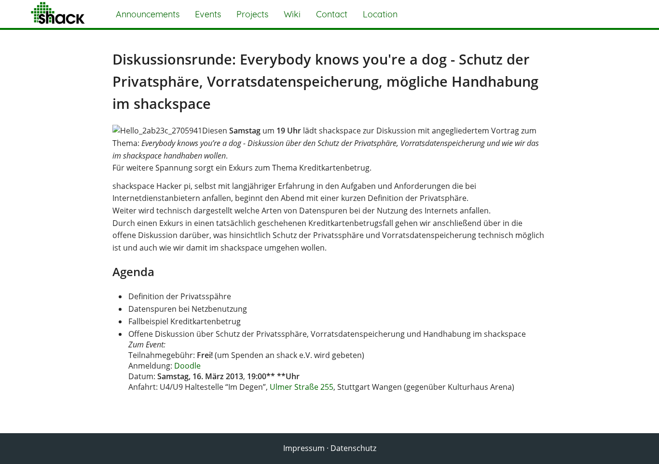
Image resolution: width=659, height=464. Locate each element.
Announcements (147, 14)
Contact (331, 14)
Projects (252, 14)
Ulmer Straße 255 (301, 387)
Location (380, 14)
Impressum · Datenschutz (329, 448)
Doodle (187, 365)
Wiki (292, 14)
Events (208, 14)
